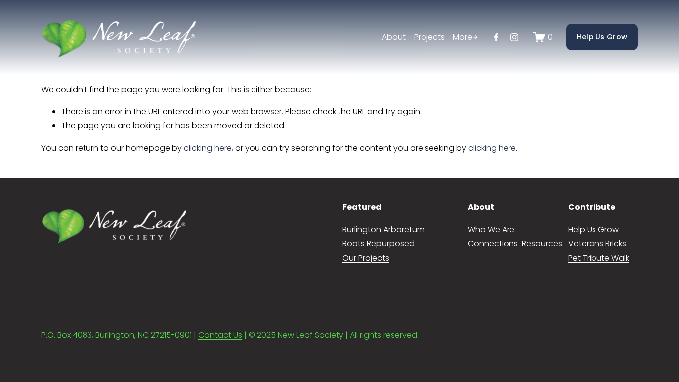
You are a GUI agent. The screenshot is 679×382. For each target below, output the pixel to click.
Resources (542, 243)
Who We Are (491, 229)
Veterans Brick (595, 243)
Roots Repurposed (378, 243)
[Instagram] (514, 37)
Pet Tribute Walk (598, 258)
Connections (493, 243)
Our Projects (365, 258)
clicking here (208, 148)
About (394, 37)
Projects (429, 37)
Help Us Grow (602, 37)
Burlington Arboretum (383, 229)
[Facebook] (496, 37)
